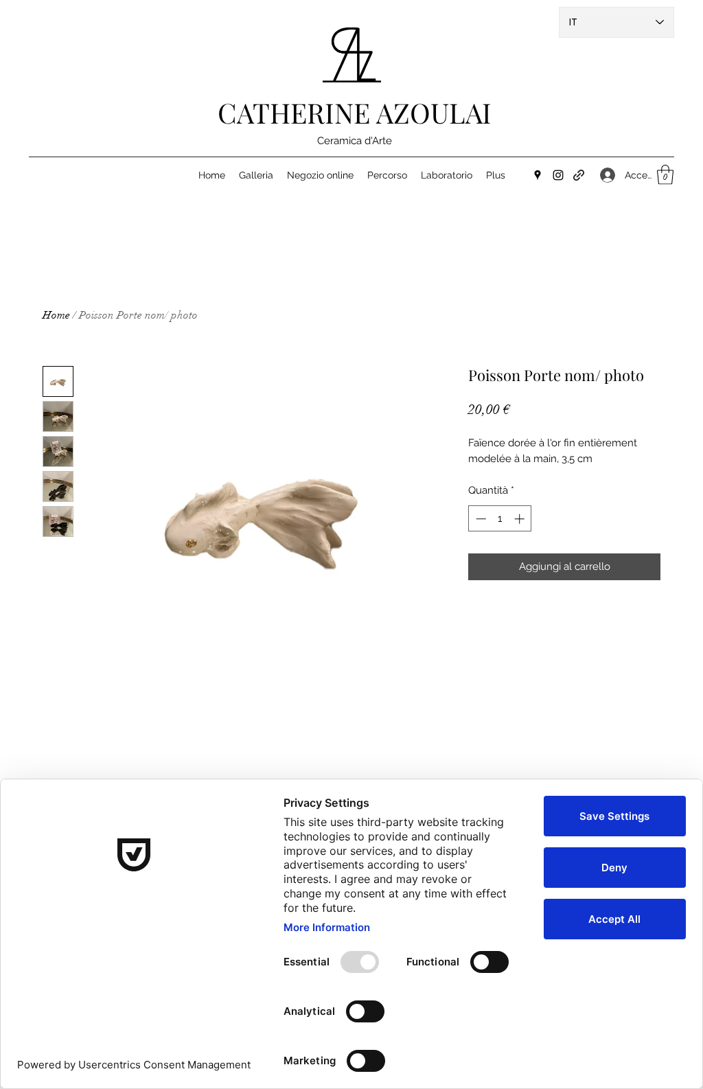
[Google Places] (537, 175)
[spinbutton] (500, 518)
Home (56, 315)
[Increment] (520, 518)
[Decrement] (479, 518)
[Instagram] (558, 175)
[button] (665, 175)
